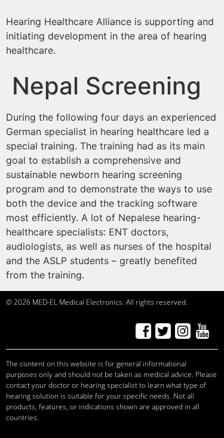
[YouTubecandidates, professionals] (202, 331)
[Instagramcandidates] (182, 331)
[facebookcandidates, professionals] (143, 331)
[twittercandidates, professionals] (163, 331)
